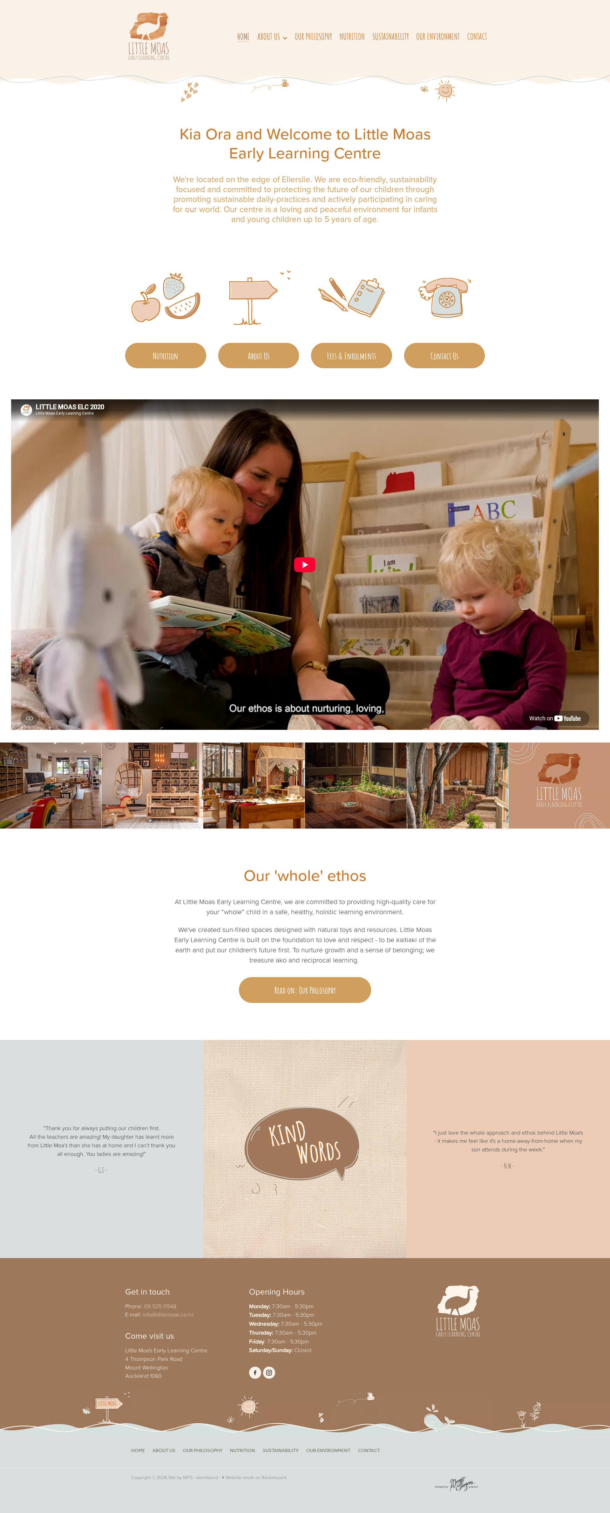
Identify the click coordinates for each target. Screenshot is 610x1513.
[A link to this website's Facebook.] (255, 1373)
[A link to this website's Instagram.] (269, 1373)
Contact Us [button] (444, 355)
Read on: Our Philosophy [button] (305, 989)
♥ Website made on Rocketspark (254, 1477)
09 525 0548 (160, 1306)
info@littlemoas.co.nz (168, 1314)
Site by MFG (180, 1477)
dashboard (207, 1477)
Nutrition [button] (165, 355)
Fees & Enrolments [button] (351, 355)
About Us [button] (258, 355)
